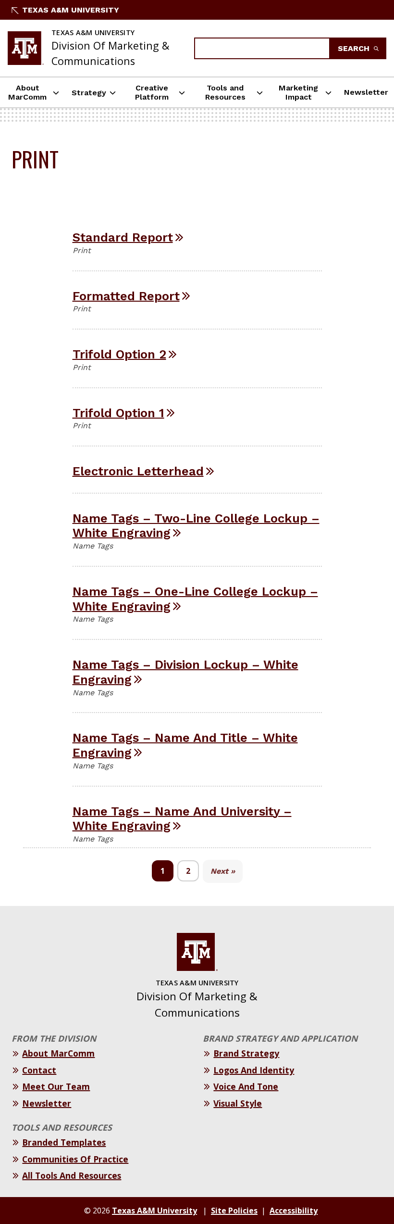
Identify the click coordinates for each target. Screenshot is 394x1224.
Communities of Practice (75, 1159)
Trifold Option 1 (118, 413)
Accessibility (294, 1210)
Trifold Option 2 (119, 354)
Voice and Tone (245, 1086)
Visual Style (237, 1103)
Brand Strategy (246, 1053)
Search (355, 48)
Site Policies (234, 1210)
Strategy (89, 92)
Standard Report (123, 237)
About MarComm (27, 92)
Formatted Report (126, 296)
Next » (222, 871)
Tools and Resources (225, 92)
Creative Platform (152, 92)
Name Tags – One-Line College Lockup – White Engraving (195, 598)
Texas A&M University (70, 9)
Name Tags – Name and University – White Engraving (182, 818)
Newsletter (366, 92)
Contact (39, 1070)
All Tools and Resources (71, 1175)
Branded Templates (64, 1142)
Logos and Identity (253, 1070)
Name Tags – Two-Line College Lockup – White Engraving (196, 525)
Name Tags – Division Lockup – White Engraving (185, 672)
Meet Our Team (56, 1086)
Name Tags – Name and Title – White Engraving (185, 745)
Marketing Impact (298, 92)
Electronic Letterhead (138, 471)
